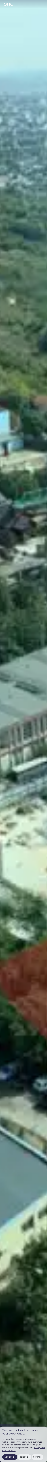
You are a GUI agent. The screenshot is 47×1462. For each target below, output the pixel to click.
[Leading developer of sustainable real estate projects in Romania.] (8, 4)
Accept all (9, 1457)
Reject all (24, 1457)
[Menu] (43, 4)
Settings (37, 1457)
